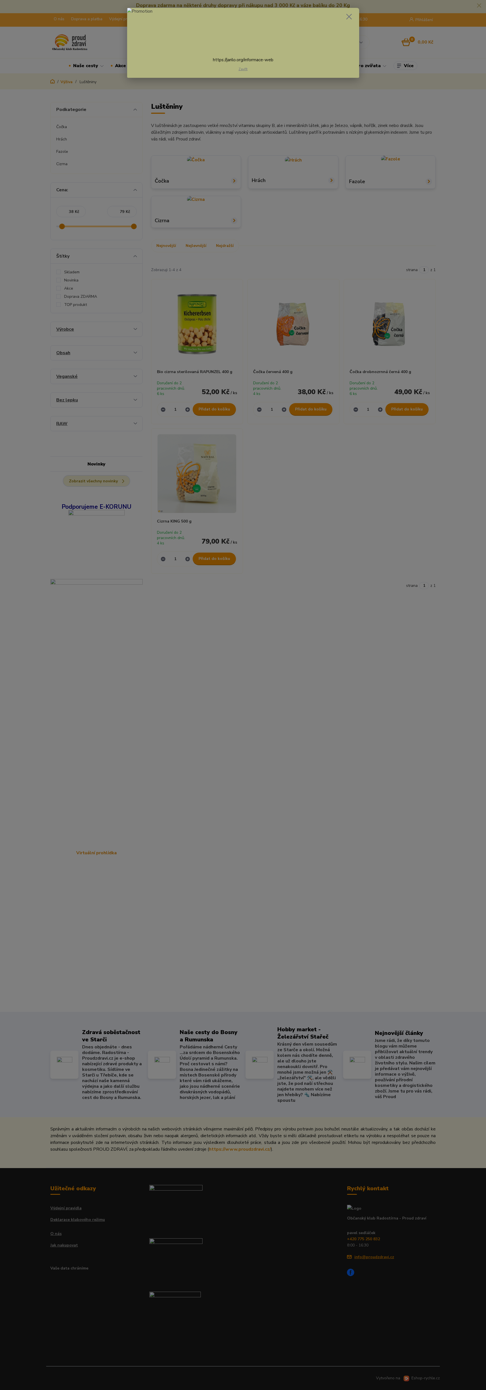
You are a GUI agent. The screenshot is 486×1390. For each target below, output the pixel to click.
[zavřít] (349, 16)
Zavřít (243, 69)
